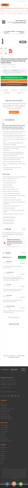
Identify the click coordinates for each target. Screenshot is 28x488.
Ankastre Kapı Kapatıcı (9, 223)
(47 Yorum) (9, 67)
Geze (3, 56)
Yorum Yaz (22, 257)
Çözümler (3, 449)
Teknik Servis (3, 437)
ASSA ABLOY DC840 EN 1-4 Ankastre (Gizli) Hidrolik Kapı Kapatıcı (14, 356)
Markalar (3, 453)
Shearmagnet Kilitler (5, 414)
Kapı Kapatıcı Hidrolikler (17, 13)
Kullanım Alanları (4, 451)
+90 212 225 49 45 (22, 1)
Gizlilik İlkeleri (3, 433)
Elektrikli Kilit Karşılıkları (5, 410)
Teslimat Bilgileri (4, 427)
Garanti (2, 435)
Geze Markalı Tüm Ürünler (9, 217)
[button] (7, 362)
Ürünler (8, 13)
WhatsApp (5, 90)
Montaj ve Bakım (4, 439)
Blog (2, 461)
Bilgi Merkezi (3, 457)
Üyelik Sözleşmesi (5, 425)
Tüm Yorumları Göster (14, 317)
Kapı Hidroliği (4, 407)
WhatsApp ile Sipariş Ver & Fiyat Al (14, 77)
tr (1, 1)
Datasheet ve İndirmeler (6, 440)
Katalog (2, 459)
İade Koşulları (4, 429)
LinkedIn (8, 92)
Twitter (24, 90)
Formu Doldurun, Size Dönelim (14, 84)
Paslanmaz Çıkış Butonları (7, 418)
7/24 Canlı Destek (15, 81)
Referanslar (3, 455)
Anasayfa (3, 13)
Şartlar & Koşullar (4, 431)
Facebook (14, 90)
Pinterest (22, 92)
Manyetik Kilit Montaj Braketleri (7, 409)
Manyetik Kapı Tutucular (6, 416)
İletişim (2, 463)
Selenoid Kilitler (4, 412)
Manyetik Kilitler (4, 405)
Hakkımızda (3, 447)
